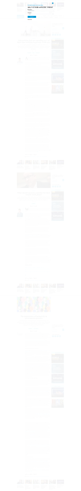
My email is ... (30, 9)
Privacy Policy (30, 19)
